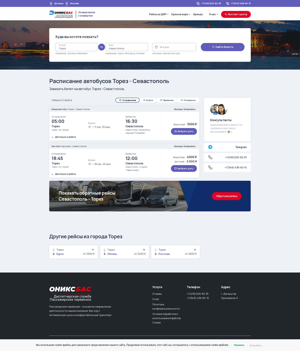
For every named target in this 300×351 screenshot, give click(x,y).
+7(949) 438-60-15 (241, 3)
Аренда (198, 14)
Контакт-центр (237, 14)
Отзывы (157, 293)
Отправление (129, 100)
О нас (212, 14)
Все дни (176, 53)
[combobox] (76, 47)
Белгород (130, 53)
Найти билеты (224, 47)
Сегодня (157, 53)
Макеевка (82, 53)
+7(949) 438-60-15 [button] (236, 167)
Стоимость (190, 100)
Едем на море (179, 14)
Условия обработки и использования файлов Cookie (166, 318)
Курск (121, 53)
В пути (149, 100)
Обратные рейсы (226, 196)
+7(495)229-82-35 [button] (236, 157)
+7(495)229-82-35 (211, 3)
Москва (140, 53)
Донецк (72, 53)
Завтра (166, 53)
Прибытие (168, 100)
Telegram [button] (241, 147)
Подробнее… (256, 345)
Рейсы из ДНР (157, 14)
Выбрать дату (185, 131)
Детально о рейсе (65, 136)
